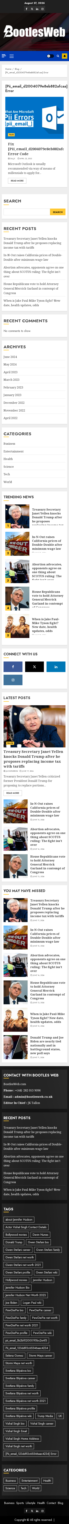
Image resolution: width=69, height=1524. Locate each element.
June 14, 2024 (38, 849)
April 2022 (11, 418)
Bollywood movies (16, 1235)
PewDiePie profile (16, 1333)
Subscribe (64, 56)
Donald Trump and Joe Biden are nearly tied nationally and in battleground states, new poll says (47, 1045)
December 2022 (14, 403)
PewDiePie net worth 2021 (21, 1325)
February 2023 (13, 387)
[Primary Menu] (12, 56)
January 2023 (12, 395)
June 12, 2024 (38, 1026)
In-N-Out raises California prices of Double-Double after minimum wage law (47, 543)
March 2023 (11, 380)
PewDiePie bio (14, 1310)
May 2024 (10, 364)
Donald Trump (13, 1242)
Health (8, 459)
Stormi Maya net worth (18, 1363)
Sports (20, 1503)
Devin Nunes (40, 1235)
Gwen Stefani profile (17, 1272)
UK (60, 1416)
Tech (11, 134)
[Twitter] (31, 8)
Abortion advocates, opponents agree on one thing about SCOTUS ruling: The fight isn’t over (34, 271)
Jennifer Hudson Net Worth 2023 (25, 1295)
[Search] (58, 56)
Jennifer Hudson (42, 1280)
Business (9, 444)
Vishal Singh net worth (18, 1446)
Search (12, 201)
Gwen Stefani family (48, 1250)
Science (9, 467)
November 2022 (14, 410)
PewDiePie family (15, 1318)
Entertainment (14, 451)
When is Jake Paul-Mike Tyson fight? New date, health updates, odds (45, 625)
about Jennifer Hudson (18, 1220)
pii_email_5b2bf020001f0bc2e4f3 (26, 1340)
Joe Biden (11, 1303)
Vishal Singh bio (15, 1424)
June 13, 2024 (38, 876)
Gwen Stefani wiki (46, 1272)
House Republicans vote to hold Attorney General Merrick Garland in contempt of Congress (31, 288)
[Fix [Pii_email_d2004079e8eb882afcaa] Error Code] (34, 118)
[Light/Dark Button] (50, 56)
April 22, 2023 (26, 158)
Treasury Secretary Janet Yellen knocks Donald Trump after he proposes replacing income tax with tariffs (32, 243)
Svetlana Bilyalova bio (18, 1371)
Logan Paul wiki (32, 1303)
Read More (17, 180)
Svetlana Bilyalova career (20, 1378)
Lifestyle (30, 1503)
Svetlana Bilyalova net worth (22, 1393)
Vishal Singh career (41, 1424)
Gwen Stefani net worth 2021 (23, 1265)
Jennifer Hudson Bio (17, 1288)
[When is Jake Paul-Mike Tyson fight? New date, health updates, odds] (17, 626)
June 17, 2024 (27, 771)
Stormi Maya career (40, 1356)
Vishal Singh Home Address (22, 1439)
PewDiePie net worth (45, 1318)
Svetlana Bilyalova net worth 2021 (25, 1401)
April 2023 (11, 372)
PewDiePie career (40, 1310)
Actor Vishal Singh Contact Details (26, 1227)
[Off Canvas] (4, 55)
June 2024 (10, 357)
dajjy (12, 158)
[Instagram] (42, 8)
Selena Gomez (14, 1356)
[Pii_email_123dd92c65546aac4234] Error (30, 1454)
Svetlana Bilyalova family (19, 1386)
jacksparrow (12, 771)
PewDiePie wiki (42, 1333)
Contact (51, 1503)
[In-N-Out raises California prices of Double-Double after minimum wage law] (17, 544)
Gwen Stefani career (17, 1250)
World (8, 482)
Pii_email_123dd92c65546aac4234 (26, 1348)
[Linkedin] (37, 8)
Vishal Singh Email (16, 1431)
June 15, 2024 (38, 820)
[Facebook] (26, 8)
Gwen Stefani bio (38, 1242)
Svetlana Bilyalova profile (20, 1408)
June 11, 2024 (38, 1057)
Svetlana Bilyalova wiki (18, 1416)
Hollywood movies (16, 1280)
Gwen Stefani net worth (19, 1257)
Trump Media (45, 1416)
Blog (60, 1503)
